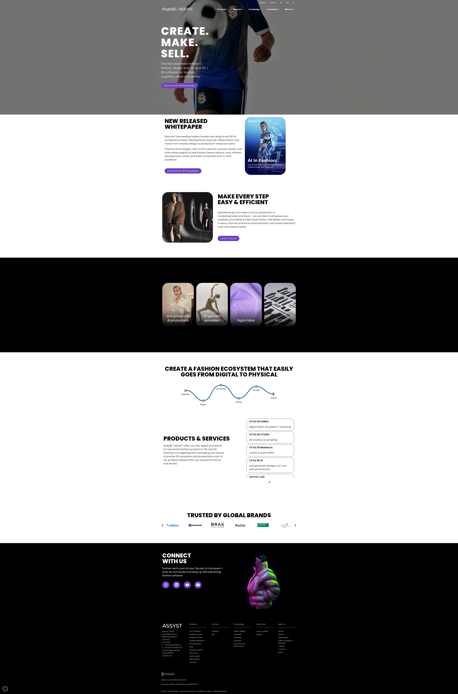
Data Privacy (173, 691)
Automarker (194, 656)
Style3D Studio (195, 634)
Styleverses (283, 637)
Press (280, 652)
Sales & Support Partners (285, 641)
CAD (191, 647)
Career (281, 646)
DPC (213, 634)
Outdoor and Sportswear (239, 644)
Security (192, 662)
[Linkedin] (176, 584)
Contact (262, 3)
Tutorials (237, 634)
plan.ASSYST (194, 659)
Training (214, 631)
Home (163, 691)
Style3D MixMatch (197, 640)
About (281, 631)
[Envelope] (198, 584)
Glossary (237, 637)
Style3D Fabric (195, 643)
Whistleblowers (220, 691)
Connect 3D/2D (196, 650)
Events (273, 3)
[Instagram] (165, 584)
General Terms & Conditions (192, 691)
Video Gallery (239, 631)
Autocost (193, 653)
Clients (259, 634)
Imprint (209, 691)
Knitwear (238, 640)
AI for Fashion (195, 631)
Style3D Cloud (195, 637)
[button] (162, 525)
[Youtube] (187, 584)
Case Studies (262, 631)
